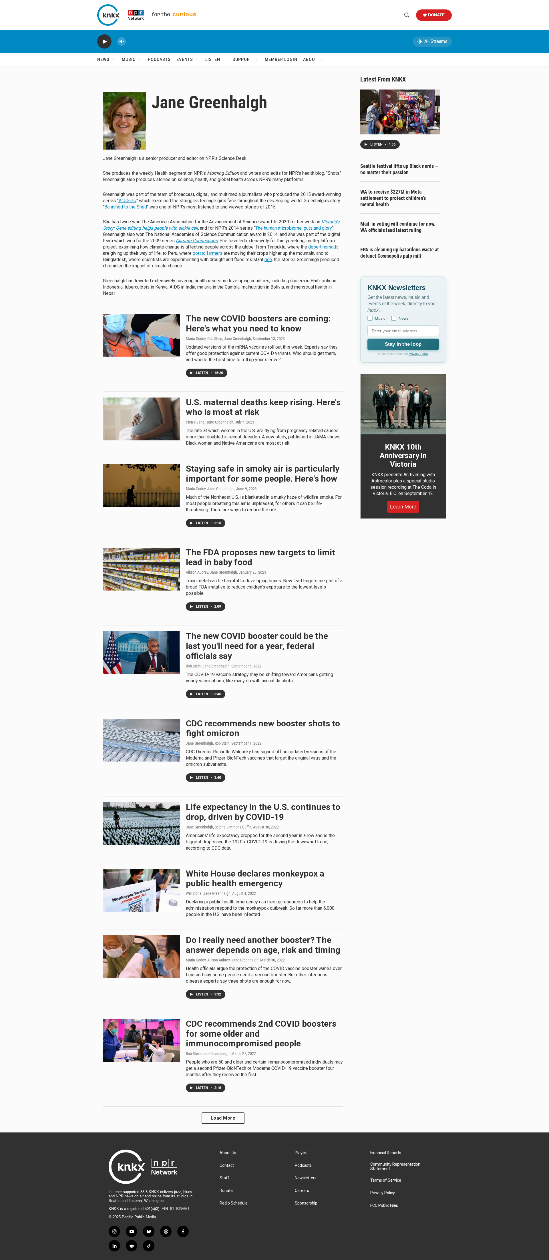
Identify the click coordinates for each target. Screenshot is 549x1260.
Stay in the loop (403, 344)
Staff (224, 1178)
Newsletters (306, 1178)
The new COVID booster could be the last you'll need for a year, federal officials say (257, 646)
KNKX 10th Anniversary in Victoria (403, 455)
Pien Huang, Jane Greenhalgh (209, 422)
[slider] (131, 41)
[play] (104, 41)
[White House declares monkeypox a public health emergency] (141, 890)
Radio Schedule (234, 1203)
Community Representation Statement (395, 1166)
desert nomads (323, 247)
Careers (302, 1191)
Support (242, 59)
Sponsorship (306, 1203)
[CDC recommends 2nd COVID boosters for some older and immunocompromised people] (141, 1040)
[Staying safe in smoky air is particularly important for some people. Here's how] (141, 485)
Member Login (281, 59)
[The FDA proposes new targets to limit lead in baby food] (141, 569)
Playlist (301, 1153)
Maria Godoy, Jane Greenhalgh (210, 488)
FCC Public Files (384, 1205)
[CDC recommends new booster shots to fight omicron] (141, 740)
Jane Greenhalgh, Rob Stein (208, 743)
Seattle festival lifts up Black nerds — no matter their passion (399, 169)
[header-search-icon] (406, 15)
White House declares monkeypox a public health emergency (255, 879)
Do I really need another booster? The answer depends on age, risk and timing (263, 945)
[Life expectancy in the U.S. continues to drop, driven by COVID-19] (141, 823)
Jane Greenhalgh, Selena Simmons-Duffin (218, 827)
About (310, 59)
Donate (436, 15)
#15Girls (127, 200)
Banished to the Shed (125, 207)
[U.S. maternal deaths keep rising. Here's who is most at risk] (141, 419)
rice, (268, 259)
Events (184, 59)
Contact (227, 1165)
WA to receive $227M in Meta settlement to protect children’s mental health (393, 198)
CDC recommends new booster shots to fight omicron (263, 728)
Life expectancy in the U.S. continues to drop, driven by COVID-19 (263, 812)
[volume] (121, 41)
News (103, 59)
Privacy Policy (419, 353)
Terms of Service (385, 1180)
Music (129, 59)
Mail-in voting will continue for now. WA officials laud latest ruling (397, 227)
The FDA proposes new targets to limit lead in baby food (260, 557)
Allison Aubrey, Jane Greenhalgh (211, 572)
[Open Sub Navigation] (114, 59)
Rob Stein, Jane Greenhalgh (208, 666)
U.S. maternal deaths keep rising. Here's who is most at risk (263, 407)
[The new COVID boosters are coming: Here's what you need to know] (141, 335)
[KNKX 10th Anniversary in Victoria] (403, 404)
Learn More (403, 507)
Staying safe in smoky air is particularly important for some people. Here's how (262, 474)
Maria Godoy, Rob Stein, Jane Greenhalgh (218, 338)
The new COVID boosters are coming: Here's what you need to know (258, 323)
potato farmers (207, 253)
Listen (212, 59)
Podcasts (159, 59)
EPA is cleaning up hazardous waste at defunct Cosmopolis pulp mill (399, 253)
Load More (223, 1118)
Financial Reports (385, 1153)
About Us (228, 1153)
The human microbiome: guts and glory (293, 228)
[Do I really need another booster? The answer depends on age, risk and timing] (141, 956)
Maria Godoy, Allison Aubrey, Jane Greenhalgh (222, 960)
